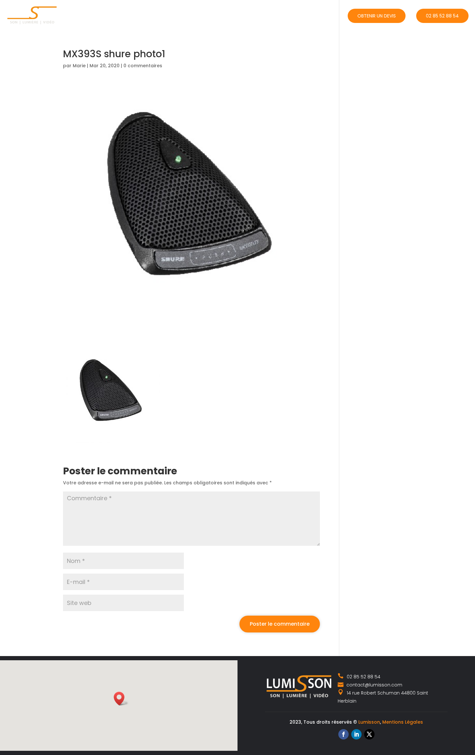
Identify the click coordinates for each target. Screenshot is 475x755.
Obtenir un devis (376, 16)
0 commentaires (142, 65)
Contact (325, 15)
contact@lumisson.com (373, 685)
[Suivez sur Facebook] (343, 734)
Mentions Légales (402, 722)
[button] (121, 699)
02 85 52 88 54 (442, 16)
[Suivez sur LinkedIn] (356, 734)
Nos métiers (199, 15)
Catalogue (242, 15)
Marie (79, 65)
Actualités (285, 15)
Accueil (165, 15)
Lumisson (369, 722)
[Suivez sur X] (369, 734)
